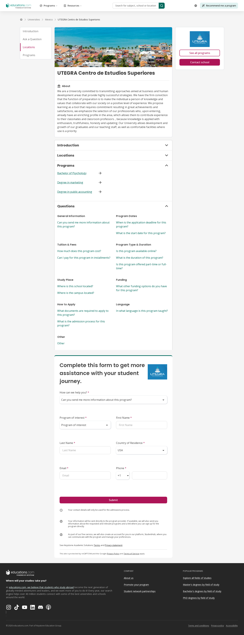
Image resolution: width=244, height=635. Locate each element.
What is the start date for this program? (141, 233)
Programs (49, 5)
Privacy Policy (113, 553)
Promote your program (136, 584)
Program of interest (73, 418)
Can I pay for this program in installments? (83, 257)
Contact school (199, 62)
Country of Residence (130, 443)
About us (128, 578)
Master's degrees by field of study (201, 584)
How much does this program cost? (79, 251)
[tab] (35, 31)
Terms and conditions (198, 625)
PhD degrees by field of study (199, 597)
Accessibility (232, 625)
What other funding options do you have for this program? (141, 288)
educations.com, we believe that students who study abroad (41, 587)
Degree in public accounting (74, 192)
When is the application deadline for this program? (141, 224)
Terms (97, 545)
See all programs (199, 53)
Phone (121, 468)
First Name (124, 418)
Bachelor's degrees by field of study (202, 591)
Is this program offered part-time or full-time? (141, 266)
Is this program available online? (136, 251)
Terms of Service (131, 553)
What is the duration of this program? (139, 257)
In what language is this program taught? (142, 311)
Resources (73, 5)
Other (61, 343)
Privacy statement (113, 545)
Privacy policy (217, 625)
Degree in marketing (70, 182)
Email (64, 468)
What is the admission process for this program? (81, 323)
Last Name (67, 443)
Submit (113, 500)
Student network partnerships (140, 591)
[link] (79, 19)
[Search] (162, 6)
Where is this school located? (75, 286)
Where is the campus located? (75, 293)
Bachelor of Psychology (71, 173)
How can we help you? (74, 392)
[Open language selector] (196, 6)
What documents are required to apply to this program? (83, 313)
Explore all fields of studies (197, 578)
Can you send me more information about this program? (83, 224)
